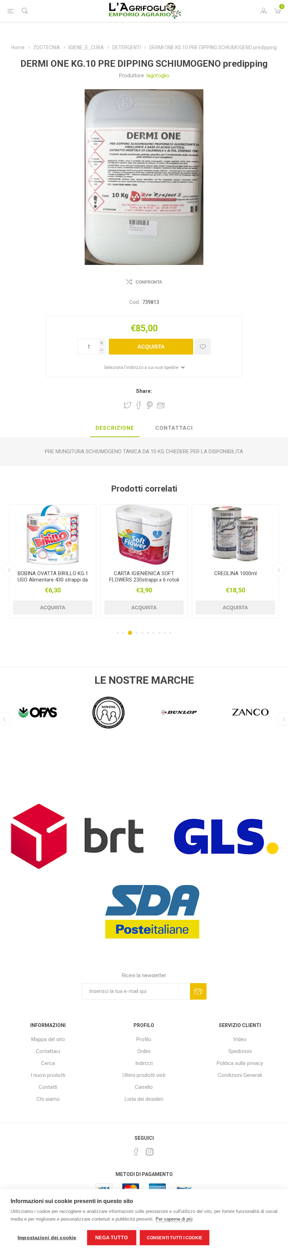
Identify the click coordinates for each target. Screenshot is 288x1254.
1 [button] (118, 633)
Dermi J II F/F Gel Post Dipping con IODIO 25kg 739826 (235, 576)
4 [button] (137, 633)
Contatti (48, 1087)
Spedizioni (240, 1051)
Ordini (143, 1051)
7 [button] (153, 633)
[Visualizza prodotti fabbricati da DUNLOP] (108, 712)
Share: (144, 391)
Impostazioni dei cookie (47, 1237)
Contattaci (48, 1051)
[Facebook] (136, 1151)
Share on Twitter (127, 405)
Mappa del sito (48, 1039)
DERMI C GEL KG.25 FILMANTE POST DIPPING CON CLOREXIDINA (53, 579)
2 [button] (123, 633)
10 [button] (170, 633)
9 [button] (165, 633)
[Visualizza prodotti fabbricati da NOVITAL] (38, 712)
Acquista (151, 347)
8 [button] (159, 633)
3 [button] (130, 633)
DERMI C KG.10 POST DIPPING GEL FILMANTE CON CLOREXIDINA (144, 579)
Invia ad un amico (161, 405)
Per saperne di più (174, 1219)
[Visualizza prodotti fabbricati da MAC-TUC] (250, 712)
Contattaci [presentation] (174, 428)
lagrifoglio (157, 75)
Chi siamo (48, 1099)
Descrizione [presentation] (115, 428)
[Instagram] (149, 1151)
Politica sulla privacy (240, 1063)
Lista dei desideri (144, 1099)
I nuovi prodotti (48, 1075)
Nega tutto (111, 1237)
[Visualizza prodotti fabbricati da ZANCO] (179, 712)
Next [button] (279, 570)
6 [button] (148, 633)
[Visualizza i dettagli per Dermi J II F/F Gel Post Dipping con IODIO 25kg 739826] (235, 535)
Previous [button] (9, 570)
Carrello (144, 1087)
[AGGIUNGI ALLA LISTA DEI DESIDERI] (203, 347)
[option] (52, 561)
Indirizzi (144, 1063)
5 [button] (142, 633)
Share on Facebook (139, 405)
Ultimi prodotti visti (144, 1075)
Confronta (149, 282)
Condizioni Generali (240, 1075)
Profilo (143, 1039)
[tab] (114, 428)
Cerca (48, 1063)
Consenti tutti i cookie (175, 1237)
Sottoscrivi (198, 991)
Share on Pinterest (149, 405)
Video (240, 1039)
